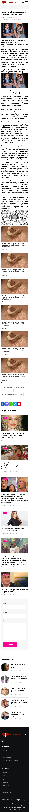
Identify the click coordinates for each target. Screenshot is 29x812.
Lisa (4, 17)
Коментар (6, 621)
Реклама (5, 750)
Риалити (5, 788)
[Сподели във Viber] (7, 404)
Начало (3, 7)
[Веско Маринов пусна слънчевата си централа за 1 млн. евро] (14, 579)
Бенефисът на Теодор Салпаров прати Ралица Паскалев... (19, 702)
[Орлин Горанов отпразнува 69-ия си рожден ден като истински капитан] (5, 716)
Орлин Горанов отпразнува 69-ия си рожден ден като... (17, 714)
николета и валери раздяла (9, 394)
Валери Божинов (20, 387)
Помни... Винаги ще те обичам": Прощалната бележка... (18, 690)
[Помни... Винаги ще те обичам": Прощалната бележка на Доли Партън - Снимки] (14, 423)
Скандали (5, 782)
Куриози (5, 779)
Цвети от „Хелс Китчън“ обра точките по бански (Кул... (19, 666)
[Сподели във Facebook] (3, 404)
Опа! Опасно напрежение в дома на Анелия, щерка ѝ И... (19, 678)
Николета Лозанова (7, 387)
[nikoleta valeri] (14, 81)
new (21, 394)
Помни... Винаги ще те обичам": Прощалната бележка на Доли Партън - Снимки (12, 435)
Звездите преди (7, 792)
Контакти (5, 754)
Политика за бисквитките (10, 763)
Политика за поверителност (10, 760)
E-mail (5, 612)
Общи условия (7, 757)
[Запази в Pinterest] (19, 404)
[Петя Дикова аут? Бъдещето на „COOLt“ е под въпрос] (14, 518)
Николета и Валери (7, 390)
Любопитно (6, 785)
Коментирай (10, 644)
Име (5, 603)
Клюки (9, 7)
